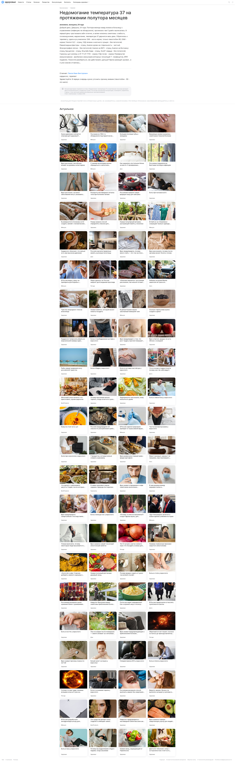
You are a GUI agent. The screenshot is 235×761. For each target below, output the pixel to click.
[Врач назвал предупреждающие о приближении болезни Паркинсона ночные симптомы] (132, 625)
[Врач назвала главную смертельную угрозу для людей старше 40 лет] (161, 713)
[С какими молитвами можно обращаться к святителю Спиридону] (103, 157)
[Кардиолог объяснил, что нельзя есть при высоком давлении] (73, 245)
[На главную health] (10, 2)
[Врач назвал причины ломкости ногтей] (73, 654)
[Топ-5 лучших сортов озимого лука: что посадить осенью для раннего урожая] (132, 537)
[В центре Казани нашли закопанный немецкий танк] (132, 303)
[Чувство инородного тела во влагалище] (73, 303)
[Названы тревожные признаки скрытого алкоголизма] (161, 537)
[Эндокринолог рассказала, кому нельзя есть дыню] (132, 391)
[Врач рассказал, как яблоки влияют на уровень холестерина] (73, 157)
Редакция (162, 759)
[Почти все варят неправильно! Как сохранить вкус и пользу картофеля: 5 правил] (132, 596)
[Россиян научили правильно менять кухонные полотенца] (103, 245)
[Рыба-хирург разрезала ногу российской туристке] (73, 362)
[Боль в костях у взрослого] (73, 625)
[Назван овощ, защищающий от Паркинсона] (132, 742)
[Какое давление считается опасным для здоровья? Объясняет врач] (73, 128)
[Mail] (2, 2)
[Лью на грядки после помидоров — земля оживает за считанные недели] (103, 625)
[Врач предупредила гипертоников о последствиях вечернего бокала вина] (73, 508)
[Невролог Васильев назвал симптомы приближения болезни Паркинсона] (103, 596)
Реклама (15, 759)
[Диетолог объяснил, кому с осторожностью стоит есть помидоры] (161, 742)
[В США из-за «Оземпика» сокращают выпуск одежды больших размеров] (161, 215)
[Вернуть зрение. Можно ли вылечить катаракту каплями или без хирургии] (161, 684)
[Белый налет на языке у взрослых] (103, 654)
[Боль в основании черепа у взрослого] (103, 684)
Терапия (72, 8)
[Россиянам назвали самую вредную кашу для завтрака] (132, 186)
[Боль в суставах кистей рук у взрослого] (132, 362)
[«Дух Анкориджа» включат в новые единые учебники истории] (161, 508)
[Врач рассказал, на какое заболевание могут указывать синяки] (73, 186)
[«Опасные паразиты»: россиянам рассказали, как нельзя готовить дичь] (132, 274)
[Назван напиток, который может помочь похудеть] (103, 303)
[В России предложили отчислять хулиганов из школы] (161, 596)
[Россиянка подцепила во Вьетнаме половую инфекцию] (161, 157)
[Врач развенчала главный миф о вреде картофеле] (132, 450)
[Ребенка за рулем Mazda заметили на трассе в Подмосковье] (161, 274)
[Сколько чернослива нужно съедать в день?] (161, 303)
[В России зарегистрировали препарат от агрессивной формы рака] (132, 420)
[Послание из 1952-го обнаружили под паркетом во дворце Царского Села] (103, 128)
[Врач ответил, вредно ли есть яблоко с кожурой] (161, 332)
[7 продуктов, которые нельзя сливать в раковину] (103, 450)
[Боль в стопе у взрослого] (161, 567)
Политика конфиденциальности (223, 759)
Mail (3, 759)
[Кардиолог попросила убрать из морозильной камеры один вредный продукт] (73, 332)
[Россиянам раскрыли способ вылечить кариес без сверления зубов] (132, 684)
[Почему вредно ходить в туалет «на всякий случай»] (132, 567)
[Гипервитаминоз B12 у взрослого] (132, 654)
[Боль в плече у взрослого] (161, 654)
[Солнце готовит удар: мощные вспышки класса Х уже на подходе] (73, 684)
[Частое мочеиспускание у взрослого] (161, 420)
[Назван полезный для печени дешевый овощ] (103, 567)
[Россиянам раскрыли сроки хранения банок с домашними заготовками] (73, 596)
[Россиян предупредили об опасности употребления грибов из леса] (103, 420)
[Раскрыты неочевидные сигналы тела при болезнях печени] (103, 186)
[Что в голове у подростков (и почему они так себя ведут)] (161, 362)
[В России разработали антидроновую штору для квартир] (73, 713)
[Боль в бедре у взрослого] (103, 362)
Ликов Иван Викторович (78, 73)
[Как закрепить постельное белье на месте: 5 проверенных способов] (132, 157)
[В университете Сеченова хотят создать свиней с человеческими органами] (73, 215)
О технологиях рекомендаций (205, 759)
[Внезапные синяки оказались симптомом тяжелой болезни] (161, 128)
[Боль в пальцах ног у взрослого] (103, 508)
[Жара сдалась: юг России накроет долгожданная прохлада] (103, 274)
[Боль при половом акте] (161, 186)
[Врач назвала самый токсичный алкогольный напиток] (103, 537)
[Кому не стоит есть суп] (73, 420)
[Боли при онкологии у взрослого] (73, 450)
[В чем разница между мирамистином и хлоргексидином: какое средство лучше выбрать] (161, 479)
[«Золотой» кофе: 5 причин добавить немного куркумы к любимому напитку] (73, 567)
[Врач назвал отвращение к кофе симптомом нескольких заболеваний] (132, 479)
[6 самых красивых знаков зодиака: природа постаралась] (103, 479)
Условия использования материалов (176, 759)
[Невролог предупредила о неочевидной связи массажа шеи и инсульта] (132, 713)
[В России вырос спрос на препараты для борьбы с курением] (73, 274)
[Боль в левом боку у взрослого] (161, 391)
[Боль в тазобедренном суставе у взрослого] (103, 332)
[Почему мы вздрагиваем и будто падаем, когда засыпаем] (103, 742)
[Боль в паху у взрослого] (73, 742)
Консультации (64, 8)
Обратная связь (191, 759)
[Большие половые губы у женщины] (132, 128)
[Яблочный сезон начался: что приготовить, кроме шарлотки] (73, 391)
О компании (9, 759)
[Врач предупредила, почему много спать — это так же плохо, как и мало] (132, 245)
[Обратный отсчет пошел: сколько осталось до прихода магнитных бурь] (161, 625)
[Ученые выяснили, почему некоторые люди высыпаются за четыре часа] (73, 537)
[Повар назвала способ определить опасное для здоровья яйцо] (103, 215)
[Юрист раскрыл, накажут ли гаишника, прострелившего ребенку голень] (161, 450)
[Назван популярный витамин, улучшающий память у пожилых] (132, 215)
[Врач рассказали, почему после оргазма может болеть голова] (161, 245)
